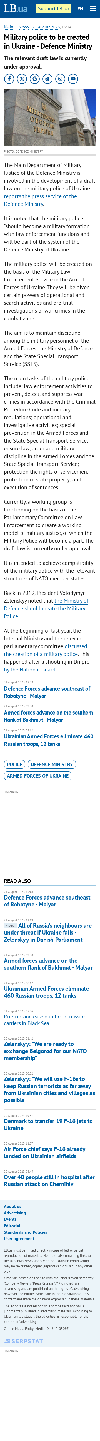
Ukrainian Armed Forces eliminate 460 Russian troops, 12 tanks (48, 740)
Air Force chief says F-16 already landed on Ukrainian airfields (44, 1152)
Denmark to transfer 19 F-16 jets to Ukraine (48, 1124)
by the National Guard (30, 669)
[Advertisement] (50, 833)
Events (10, 1219)
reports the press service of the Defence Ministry (40, 200)
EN (80, 9)
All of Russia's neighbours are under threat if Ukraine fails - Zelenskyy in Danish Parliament (47, 932)
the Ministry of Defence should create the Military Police (46, 608)
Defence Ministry (52, 764)
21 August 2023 (46, 26)
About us (12, 1206)
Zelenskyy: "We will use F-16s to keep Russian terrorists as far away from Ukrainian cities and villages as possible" (49, 1089)
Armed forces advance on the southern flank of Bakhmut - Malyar (48, 716)
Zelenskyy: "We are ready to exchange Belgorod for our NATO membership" (45, 1051)
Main (8, 26)
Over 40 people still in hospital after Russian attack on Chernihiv (49, 1180)
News (24, 26)
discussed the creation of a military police (45, 650)
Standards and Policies (25, 1232)
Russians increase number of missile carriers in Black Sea (44, 1020)
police (14, 764)
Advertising (15, 1212)
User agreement (19, 1238)
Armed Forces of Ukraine (38, 776)
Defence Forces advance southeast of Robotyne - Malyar (47, 692)
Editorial (12, 1225)
